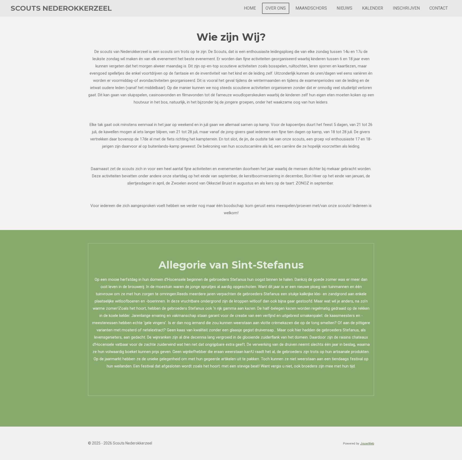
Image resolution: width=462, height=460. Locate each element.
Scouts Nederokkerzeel (61, 8)
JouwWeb (367, 443)
